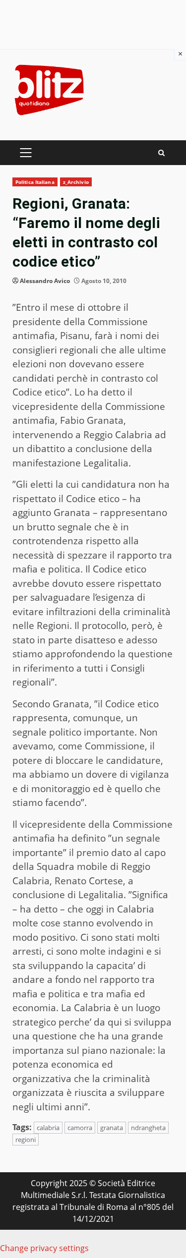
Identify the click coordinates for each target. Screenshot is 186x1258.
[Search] (161, 153)
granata (111, 1127)
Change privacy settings (44, 1248)
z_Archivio (76, 181)
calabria (48, 1127)
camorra (79, 1127)
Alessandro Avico (45, 281)
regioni (25, 1139)
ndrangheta (148, 1127)
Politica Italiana (35, 181)
